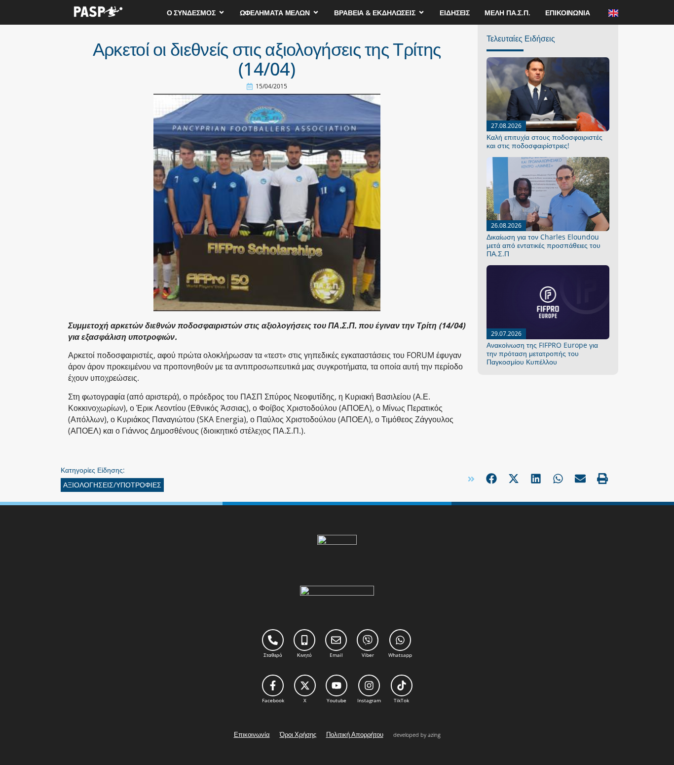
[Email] (336, 640)
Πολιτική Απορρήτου (354, 734)
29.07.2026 (506, 333)
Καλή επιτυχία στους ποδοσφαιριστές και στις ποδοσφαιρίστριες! (544, 141)
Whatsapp (400, 654)
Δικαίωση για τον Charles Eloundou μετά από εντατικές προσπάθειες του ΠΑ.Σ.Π (543, 245)
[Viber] (367, 640)
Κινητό (304, 654)
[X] (305, 685)
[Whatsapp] (400, 640)
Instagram (369, 700)
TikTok (401, 700)
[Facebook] (273, 685)
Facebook (273, 700)
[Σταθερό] (273, 640)
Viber (368, 654)
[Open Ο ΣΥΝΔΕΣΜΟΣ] (221, 12)
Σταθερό (272, 654)
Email (336, 654)
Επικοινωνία (252, 734)
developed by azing (417, 734)
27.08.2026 (506, 125)
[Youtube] (336, 685)
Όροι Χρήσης (298, 734)
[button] (491, 479)
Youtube (336, 700)
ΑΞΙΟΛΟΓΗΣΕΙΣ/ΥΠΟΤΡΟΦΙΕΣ (112, 484)
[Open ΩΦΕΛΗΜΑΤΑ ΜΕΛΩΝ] (315, 12)
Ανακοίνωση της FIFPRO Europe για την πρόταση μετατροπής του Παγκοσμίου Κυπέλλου (542, 353)
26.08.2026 (506, 225)
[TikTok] (401, 685)
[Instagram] (369, 685)
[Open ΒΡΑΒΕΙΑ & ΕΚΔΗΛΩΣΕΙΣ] (421, 12)
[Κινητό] (304, 640)
